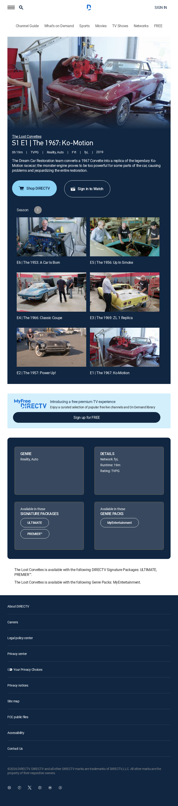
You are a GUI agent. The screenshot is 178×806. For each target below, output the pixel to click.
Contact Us (15, 748)
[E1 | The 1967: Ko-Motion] (124, 347)
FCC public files (17, 717)
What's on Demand (59, 25)
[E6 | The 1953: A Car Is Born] (51, 237)
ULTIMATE (34, 522)
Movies (101, 25)
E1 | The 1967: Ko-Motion (109, 372)
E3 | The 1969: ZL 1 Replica (111, 317)
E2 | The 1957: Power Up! (36, 372)
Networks (141, 25)
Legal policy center (20, 638)
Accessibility (15, 732)
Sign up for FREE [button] (86, 417)
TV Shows (120, 25)
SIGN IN (161, 7)
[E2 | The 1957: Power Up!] (51, 347)
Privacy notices (17, 685)
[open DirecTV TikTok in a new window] (60, 787)
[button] (11, 7)
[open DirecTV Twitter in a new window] (30, 787)
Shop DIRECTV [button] (38, 188)
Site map (13, 701)
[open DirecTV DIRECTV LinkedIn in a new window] (9, 787)
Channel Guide (27, 25)
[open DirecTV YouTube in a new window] (50, 787)
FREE (158, 25)
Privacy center (17, 653)
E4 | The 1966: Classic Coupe (39, 317)
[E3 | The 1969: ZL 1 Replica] (124, 292)
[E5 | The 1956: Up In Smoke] (124, 237)
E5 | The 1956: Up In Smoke (111, 262)
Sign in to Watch (90, 188)
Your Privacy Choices (27, 669)
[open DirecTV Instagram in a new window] (40, 787)
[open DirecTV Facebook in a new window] (19, 787)
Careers (12, 622)
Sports (84, 25)
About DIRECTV (18, 606)
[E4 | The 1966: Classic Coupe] (51, 292)
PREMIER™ (34, 534)
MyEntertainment (119, 522)
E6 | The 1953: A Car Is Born (38, 262)
